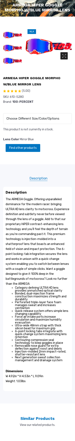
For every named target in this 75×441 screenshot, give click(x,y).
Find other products (23, 148)
